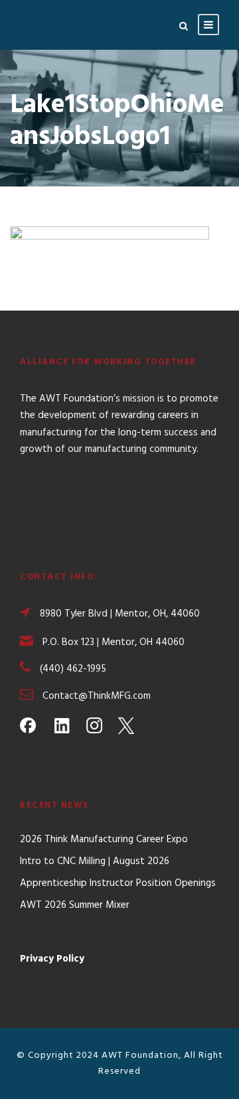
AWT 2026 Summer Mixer (74, 905)
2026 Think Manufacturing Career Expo (104, 839)
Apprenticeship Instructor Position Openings (118, 883)
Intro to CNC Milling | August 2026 (94, 861)
